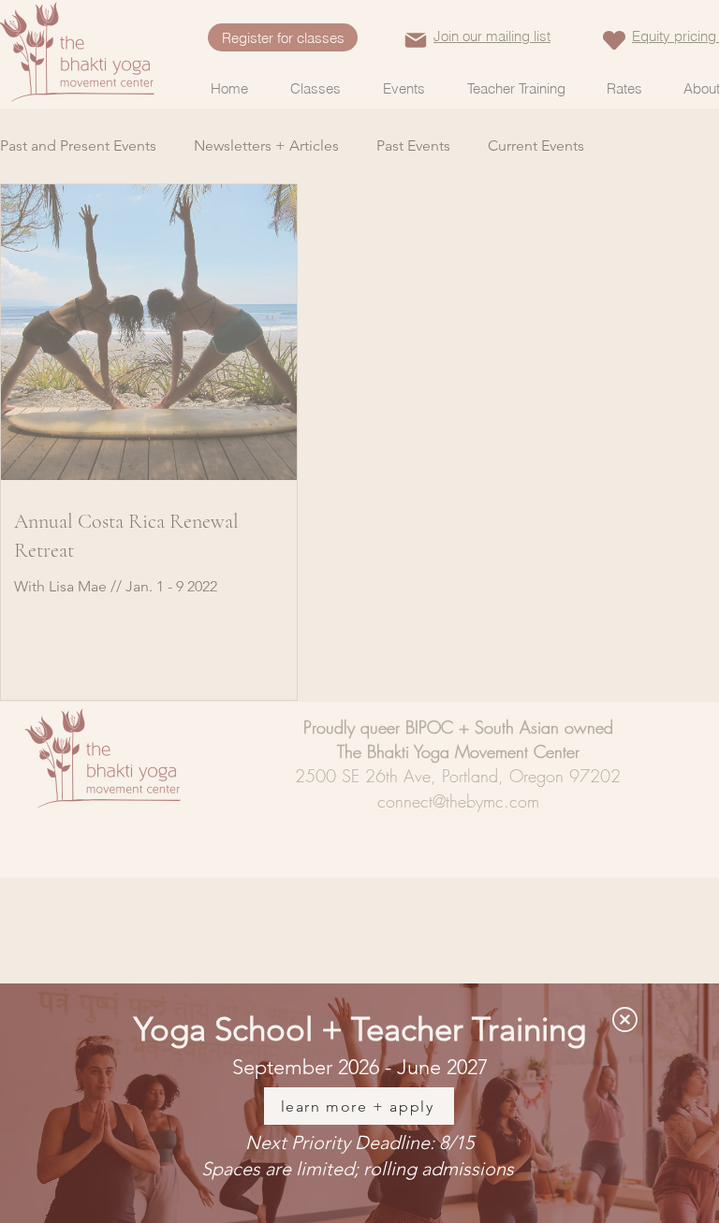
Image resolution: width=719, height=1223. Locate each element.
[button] (625, 1019)
